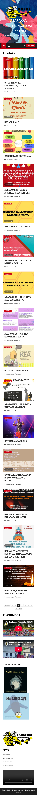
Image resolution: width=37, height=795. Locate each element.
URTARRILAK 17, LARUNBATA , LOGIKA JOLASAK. (15, 86)
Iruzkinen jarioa (8, 762)
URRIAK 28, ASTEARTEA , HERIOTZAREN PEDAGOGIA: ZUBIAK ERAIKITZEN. (18, 554)
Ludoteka (8, 59)
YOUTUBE (30, 45)
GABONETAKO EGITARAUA (17, 156)
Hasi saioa (6, 754)
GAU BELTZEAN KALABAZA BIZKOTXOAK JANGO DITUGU (17, 478)
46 (16, 608)
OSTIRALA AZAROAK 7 (15, 441)
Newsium (27, 790)
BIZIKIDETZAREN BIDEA (16, 370)
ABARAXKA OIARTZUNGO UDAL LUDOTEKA (19, 26)
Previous (7, 605)
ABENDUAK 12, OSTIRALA (17, 226)
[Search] (24, 46)
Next (20, 608)
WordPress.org (8, 765)
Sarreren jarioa (8, 758)
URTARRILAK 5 (11, 122)
